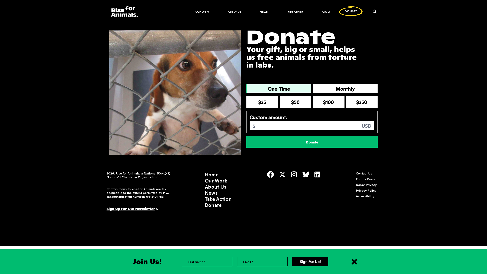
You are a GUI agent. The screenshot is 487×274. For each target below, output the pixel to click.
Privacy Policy (366, 190)
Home (212, 174)
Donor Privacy (366, 184)
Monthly (345, 88)
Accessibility (365, 196)
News (263, 11)
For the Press (365, 179)
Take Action (294, 11)
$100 (328, 102)
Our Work (202, 11)
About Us (234, 11)
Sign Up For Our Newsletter (131, 208)
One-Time (279, 88)
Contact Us (364, 173)
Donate (312, 142)
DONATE (351, 11)
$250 (361, 102)
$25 (262, 102)
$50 (295, 102)
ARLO (326, 11)
